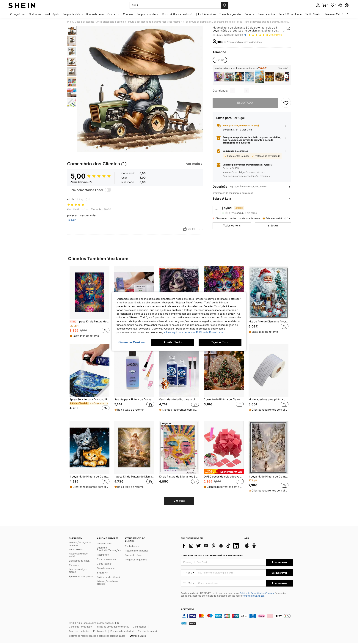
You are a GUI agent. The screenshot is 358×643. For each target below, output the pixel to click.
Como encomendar (107, 559)
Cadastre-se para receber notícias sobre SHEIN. (212, 555)
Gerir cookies (139, 626)
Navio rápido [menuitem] (52, 14)
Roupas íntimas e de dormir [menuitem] (177, 14)
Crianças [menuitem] (128, 14)
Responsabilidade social (78, 555)
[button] (340, 5)
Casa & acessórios (84, 22)
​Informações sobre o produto (107, 582)
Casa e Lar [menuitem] (113, 14)
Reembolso (103, 555)
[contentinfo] (237, 616)
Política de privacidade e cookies (112, 626)
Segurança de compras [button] (235, 151)
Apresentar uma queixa (81, 576)
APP (246, 538)
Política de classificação (109, 577)
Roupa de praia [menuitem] (95, 14)
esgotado (245, 103)
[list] (211, 546)
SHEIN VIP (102, 572)
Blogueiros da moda (79, 561)
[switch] (108, 190)
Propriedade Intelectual (122, 631)
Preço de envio (104, 543)
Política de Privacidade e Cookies (257, 593)
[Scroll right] (347, 14)
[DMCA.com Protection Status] (192, 623)
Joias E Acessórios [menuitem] (206, 14)
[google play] (254, 547)
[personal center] (318, 5)
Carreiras (73, 565)
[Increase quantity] (246, 91)
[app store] (246, 547)
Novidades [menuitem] (35, 14)
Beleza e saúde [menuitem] (266, 14)
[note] (85, 336)
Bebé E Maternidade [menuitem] (290, 14)
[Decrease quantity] (232, 91)
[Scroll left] (342, 14)
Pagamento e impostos (136, 550)
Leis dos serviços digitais (78, 570)
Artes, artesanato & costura (110, 22)
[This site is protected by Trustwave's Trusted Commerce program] (183, 623)
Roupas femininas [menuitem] (73, 14)
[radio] (220, 60)
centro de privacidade (253, 596)
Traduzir (71, 220)
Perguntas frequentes (136, 559)
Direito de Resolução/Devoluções (109, 549)
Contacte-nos (132, 546)
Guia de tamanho (105, 568)
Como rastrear (104, 563)
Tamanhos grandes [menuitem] (230, 14)
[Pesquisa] (224, 5)
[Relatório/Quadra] (201, 229)
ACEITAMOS (187, 609)
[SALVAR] (286, 103)
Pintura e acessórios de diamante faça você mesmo (153, 22)
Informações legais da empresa (80, 543)
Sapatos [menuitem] (249, 14)
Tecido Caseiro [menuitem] (313, 14)
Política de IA (99, 631)
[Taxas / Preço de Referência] (225, 42)
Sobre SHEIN (76, 549)
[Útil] (185, 229)
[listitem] (219, 76)
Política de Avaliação (79, 182)
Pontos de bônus (133, 555)
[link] (325, 5)
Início (70, 22)
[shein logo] (21, 5)
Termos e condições (79, 631)
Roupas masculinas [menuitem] (147, 14)
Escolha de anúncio (148, 631)
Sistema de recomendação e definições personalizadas (97, 636)
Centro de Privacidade (80, 626)
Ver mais (179, 500)
